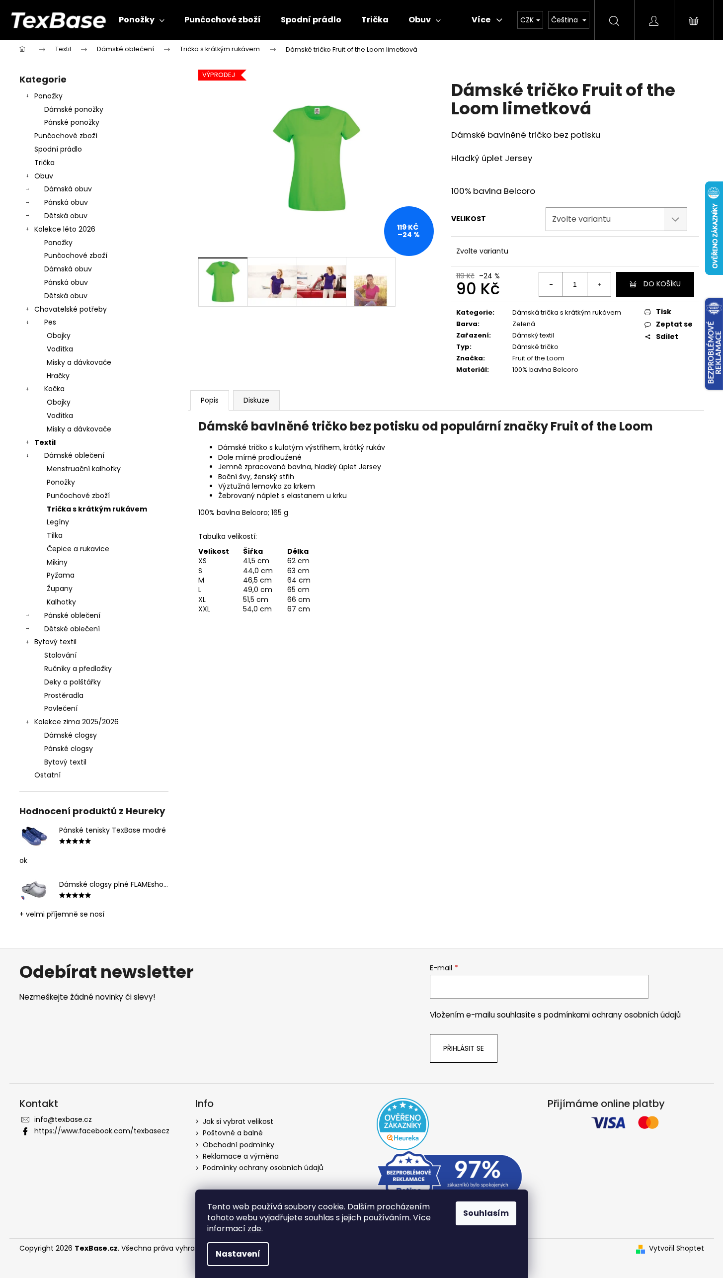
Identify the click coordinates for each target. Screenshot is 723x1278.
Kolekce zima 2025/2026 (76, 722)
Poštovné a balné (233, 1133)
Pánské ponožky (71, 122)
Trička (44, 163)
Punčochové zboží (65, 136)
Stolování (60, 655)
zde (254, 1228)
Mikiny (57, 562)
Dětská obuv (65, 216)
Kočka (54, 389)
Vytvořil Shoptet (676, 1248)
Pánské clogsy (68, 749)
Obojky (59, 336)
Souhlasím (486, 1213)
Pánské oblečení (72, 615)
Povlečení (61, 708)
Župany (60, 589)
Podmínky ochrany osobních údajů (263, 1168)
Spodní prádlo (58, 149)
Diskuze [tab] (256, 400)
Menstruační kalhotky (84, 469)
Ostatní (47, 775)
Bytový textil (55, 642)
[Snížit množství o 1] (551, 284)
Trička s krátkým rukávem (97, 509)
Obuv (43, 176)
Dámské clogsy (70, 735)
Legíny (58, 522)
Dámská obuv (68, 189)
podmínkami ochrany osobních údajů (612, 1015)
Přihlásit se (463, 1048)
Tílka (55, 535)
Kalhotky (61, 602)
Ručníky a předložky (78, 669)
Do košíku (662, 284)
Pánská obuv (66, 202)
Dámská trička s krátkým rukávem (566, 312)
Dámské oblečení (74, 455)
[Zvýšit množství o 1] (599, 284)
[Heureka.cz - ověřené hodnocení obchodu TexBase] (403, 1124)
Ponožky (48, 96)
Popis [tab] (210, 400)
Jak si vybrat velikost (238, 1121)
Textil (45, 442)
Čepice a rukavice (78, 549)
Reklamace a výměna (241, 1156)
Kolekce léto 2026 (64, 229)
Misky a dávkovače (79, 362)
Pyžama (61, 575)
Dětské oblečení (72, 629)
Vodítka (60, 349)
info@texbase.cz (63, 1119)
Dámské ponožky (73, 109)
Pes (50, 322)
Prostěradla (63, 695)
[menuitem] (141, 20)
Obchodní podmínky (238, 1145)
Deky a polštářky (72, 682)
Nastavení (238, 1254)
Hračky (58, 376)
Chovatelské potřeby (70, 309)
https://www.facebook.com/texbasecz (101, 1131)
